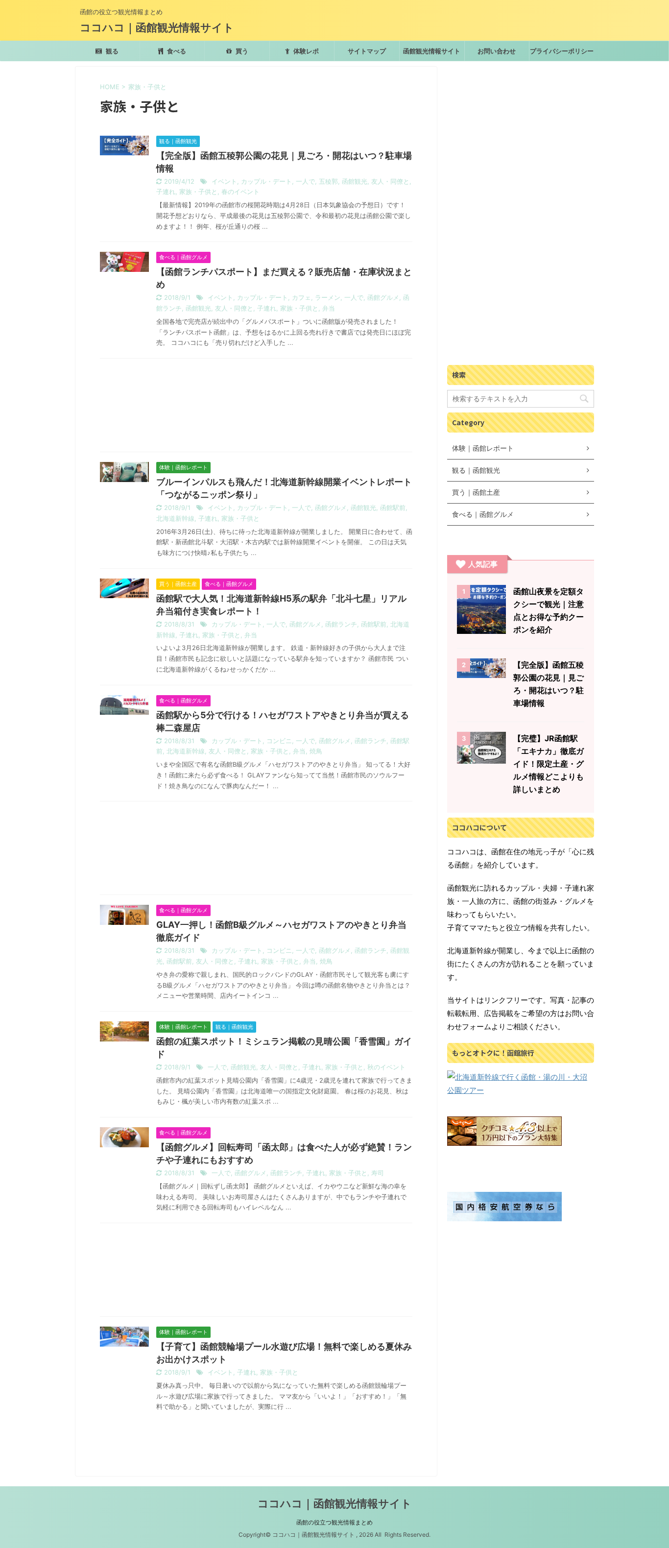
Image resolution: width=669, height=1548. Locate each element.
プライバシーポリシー (562, 51)
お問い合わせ (497, 51)
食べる (176, 51)
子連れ (165, 191)
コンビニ (279, 741)
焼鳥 (316, 751)
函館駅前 (393, 507)
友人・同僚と (390, 181)
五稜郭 (328, 181)
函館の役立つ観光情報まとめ (334, 1522)
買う (241, 51)
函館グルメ (383, 297)
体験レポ (305, 51)
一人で (305, 181)
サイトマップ (367, 51)
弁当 (328, 308)
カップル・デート (266, 181)
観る (111, 51)
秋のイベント (386, 1067)
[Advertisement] (256, 407)
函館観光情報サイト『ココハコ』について (432, 54)
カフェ (301, 297)
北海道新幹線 (175, 518)
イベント (224, 181)
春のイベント (240, 191)
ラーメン (327, 297)
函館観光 (354, 181)
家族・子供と (198, 191)
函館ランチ (341, 624)
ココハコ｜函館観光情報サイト (157, 27)
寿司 (377, 1173)
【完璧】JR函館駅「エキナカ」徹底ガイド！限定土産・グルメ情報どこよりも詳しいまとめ (548, 763)
